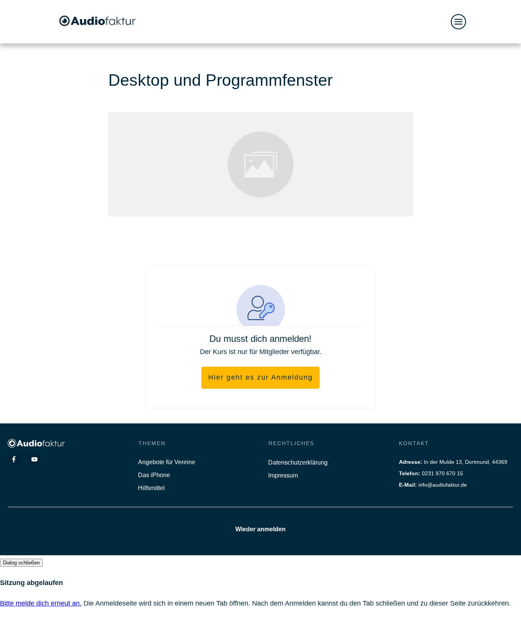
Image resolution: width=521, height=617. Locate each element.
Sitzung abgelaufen (31, 583)
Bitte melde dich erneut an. (41, 603)
